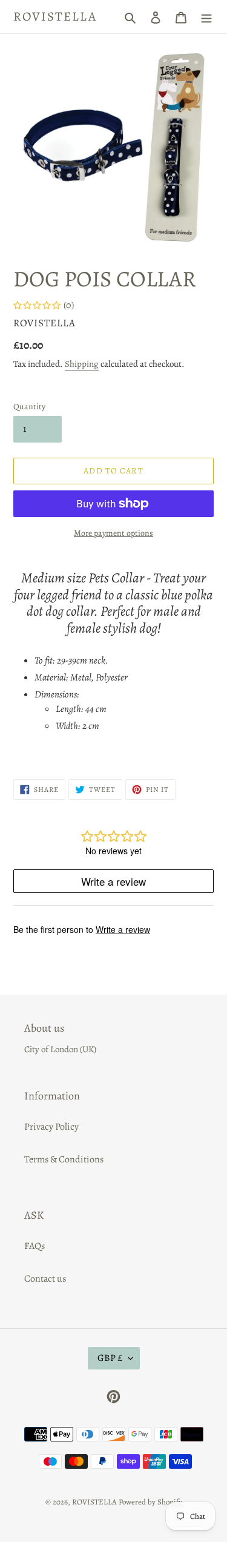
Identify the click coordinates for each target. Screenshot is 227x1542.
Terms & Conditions (64, 1159)
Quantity (29, 406)
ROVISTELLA (55, 16)
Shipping (82, 364)
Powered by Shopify (150, 1502)
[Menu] (206, 17)
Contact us (45, 1278)
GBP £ (109, 1358)
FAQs (34, 1246)
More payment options (113, 533)
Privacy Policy (51, 1126)
